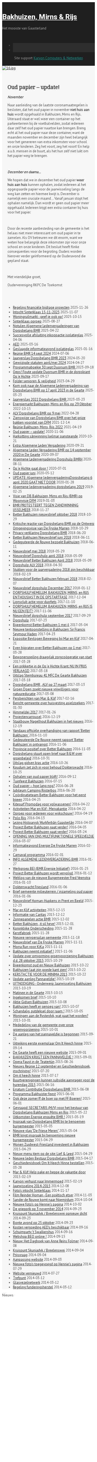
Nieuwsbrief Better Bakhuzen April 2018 (43, 560)
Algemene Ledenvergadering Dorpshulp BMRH (47, 459)
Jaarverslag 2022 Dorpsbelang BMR (40, 399)
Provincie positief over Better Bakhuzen (42, 749)
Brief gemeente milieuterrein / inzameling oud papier (53, 891)
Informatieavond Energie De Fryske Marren (45, 845)
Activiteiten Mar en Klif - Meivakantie (40, 808)
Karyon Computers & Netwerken (58, 58)
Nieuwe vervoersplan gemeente (37, 937)
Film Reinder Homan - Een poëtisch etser (43, 1195)
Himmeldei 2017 (25, 712)
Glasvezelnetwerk (26, 1282)
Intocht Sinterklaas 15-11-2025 (36, 312)
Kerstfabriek (22, 933)
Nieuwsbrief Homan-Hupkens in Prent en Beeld (48, 900)
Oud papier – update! (29, 431)
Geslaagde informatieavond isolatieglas (43, 349)
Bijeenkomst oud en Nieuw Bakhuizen (41, 965)
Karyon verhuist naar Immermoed (38, 1181)
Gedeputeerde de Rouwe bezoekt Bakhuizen (46, 542)
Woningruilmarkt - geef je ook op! (38, 316)
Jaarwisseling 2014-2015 (31, 1186)
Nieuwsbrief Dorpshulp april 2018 (38, 556)
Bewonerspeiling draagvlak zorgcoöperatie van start (52, 657)
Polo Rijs (19, 818)
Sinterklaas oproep (27, 321)
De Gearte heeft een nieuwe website (40, 1052)
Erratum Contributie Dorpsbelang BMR (42, 1089)
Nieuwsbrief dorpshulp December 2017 (42, 588)
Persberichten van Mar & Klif (34, 698)
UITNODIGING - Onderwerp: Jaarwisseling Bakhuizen (52, 983)
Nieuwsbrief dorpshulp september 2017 (42, 615)
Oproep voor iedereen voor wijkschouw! (43, 813)
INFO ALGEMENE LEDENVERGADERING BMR (45, 859)
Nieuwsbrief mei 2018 (29, 551)
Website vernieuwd (27, 1273)
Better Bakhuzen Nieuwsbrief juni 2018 (42, 537)
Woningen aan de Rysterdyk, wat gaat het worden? (50, 1015)
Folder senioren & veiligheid (34, 381)
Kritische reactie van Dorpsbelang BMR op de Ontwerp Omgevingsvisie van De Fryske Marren (53, 526)
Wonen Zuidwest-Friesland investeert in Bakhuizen (51, 1144)
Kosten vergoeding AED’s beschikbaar (41, 1227)
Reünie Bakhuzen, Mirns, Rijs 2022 (38, 427)
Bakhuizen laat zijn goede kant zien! (40, 969)
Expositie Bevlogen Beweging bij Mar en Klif (46, 638)
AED (16, 344)
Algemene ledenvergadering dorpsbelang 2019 (48, 487)
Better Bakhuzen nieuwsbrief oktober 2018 (45, 514)
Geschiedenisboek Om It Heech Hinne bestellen (48, 1163)
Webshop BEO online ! (30, 1236)
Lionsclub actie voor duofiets (35, 602)
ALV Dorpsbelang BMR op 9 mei (36, 413)
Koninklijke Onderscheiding (33, 928)
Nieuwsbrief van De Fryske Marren (38, 942)
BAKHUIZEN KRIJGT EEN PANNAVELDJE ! (43, 1057)
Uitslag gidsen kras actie (31, 762)
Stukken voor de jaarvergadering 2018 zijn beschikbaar (54, 569)
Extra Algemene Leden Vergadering (39, 445)
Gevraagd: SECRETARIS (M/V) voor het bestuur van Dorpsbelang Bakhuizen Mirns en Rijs (50, 1110)
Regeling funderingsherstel (33, 1287)
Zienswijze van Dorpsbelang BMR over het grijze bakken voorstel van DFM (49, 420)
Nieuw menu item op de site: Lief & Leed (43, 1153)
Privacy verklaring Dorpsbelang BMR (40, 533)
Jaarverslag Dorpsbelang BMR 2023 (39, 358)
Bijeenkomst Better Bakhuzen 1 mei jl (41, 625)
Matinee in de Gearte (28, 992)
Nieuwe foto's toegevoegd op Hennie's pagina (47, 1264)
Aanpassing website (28, 1259)
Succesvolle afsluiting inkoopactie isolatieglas (48, 335)
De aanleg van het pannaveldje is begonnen (46, 1034)
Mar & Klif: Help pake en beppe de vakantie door (49, 1172)
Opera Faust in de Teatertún (33, 1061)
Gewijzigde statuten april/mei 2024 (39, 362)
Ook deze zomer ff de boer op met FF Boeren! (47, 1098)
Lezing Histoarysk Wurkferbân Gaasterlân (43, 822)
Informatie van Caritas (29, 914)
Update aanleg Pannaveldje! (34, 979)
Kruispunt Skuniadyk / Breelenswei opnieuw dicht (50, 1213)
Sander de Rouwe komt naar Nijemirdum (43, 1199)
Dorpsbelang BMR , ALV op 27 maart (40, 684)
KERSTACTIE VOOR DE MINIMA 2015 (40, 974)
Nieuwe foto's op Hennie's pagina (38, 1204)
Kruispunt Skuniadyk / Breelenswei (39, 1250)
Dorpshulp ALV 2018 (28, 565)
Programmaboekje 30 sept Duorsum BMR (44, 367)
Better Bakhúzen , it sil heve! (34, 923)
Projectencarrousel (27, 716)
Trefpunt (19, 1278)
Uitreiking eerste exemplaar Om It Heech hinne (48, 1043)
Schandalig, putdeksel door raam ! (38, 1011)
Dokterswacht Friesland (30, 887)
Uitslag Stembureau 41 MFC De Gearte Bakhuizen (50, 675)
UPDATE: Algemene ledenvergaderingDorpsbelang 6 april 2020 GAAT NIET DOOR (52, 480)
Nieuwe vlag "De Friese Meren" (35, 1130)
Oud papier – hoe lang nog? (34, 785)
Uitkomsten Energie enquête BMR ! (39, 1117)
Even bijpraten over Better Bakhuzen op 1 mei (47, 648)
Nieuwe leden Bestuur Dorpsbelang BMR (43, 1158)
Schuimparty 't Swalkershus (33, 1232)
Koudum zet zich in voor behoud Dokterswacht (48, 767)
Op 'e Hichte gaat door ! (30, 468)
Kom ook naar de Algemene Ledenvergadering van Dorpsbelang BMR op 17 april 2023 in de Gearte (51, 388)
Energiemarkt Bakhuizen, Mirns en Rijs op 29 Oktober (52, 404)
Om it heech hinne (26, 1075)
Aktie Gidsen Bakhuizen (30, 1002)
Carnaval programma (29, 854)
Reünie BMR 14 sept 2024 (32, 353)
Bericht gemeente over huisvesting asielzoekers (49, 703)
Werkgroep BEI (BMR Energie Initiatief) (41, 868)
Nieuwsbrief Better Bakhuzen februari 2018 (45, 579)
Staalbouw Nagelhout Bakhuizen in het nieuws (48, 721)
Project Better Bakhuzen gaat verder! (40, 827)
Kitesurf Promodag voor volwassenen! (42, 804)
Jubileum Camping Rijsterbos (34, 790)
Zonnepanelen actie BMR (32, 919)
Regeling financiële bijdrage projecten (41, 307)
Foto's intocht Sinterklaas (32, 1190)
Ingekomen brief (25, 997)
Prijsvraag (20, 1255)
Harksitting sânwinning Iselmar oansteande (45, 436)
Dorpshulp (21, 620)
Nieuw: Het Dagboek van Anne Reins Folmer (46, 1241)
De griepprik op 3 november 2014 (38, 1209)
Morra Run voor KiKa (28, 946)
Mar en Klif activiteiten (29, 910)
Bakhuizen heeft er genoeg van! (37, 1006)
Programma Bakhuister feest (34, 1094)
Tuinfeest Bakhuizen (28, 781)
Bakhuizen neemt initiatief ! (33, 951)
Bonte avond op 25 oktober (33, 1222)
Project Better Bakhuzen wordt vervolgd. (43, 873)
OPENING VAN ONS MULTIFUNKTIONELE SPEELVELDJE (53, 836)
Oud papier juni (24, 473)
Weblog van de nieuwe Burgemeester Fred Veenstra (51, 877)
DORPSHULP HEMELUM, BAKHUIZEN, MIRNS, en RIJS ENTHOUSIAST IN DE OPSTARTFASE (51, 595)
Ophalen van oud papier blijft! (35, 776)
